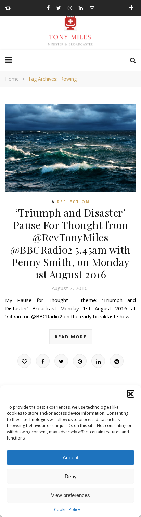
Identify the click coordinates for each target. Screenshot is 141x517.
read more (71, 337)
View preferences (70, 495)
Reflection (73, 202)
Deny (71, 476)
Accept (70, 457)
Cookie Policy (67, 510)
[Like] (24, 361)
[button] (130, 393)
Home (12, 78)
